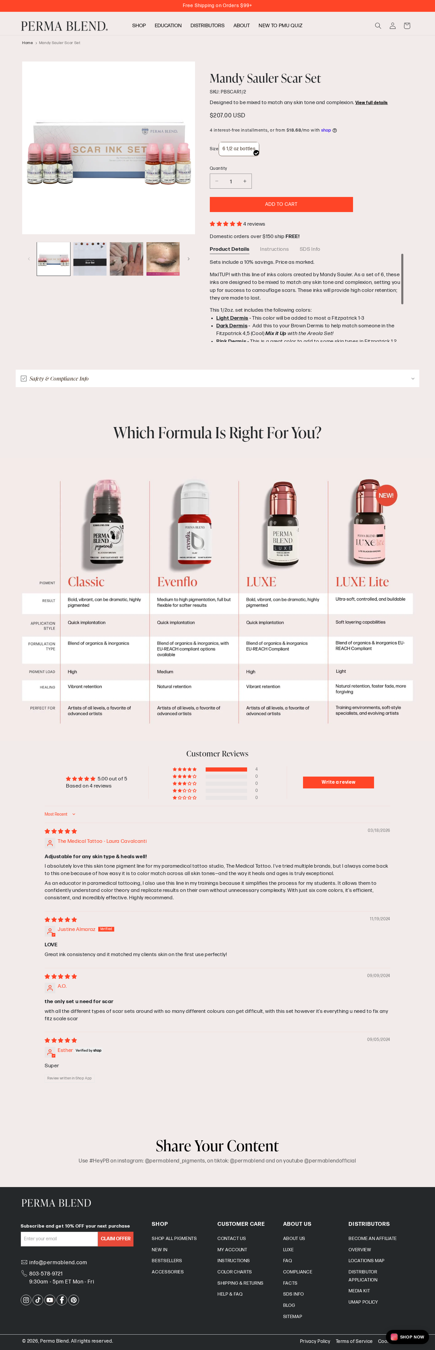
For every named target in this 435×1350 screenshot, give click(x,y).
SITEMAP (292, 1317)
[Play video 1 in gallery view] (90, 258)
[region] (307, 297)
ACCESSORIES (168, 1272)
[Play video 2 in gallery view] (126, 258)
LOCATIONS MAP (367, 1261)
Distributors (208, 25)
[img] (61, 831)
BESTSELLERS (167, 1261)
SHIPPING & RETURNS (241, 1283)
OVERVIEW (360, 1250)
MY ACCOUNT (232, 1250)
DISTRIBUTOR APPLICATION (363, 1276)
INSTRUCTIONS (234, 1261)
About (241, 25)
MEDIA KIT (359, 1291)
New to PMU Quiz (281, 25)
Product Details (229, 249)
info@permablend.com (58, 1263)
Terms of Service (354, 1341)
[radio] (239, 149)
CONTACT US (232, 1238)
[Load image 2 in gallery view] (163, 258)
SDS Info (310, 249)
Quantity (218, 168)
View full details (371, 102)
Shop (139, 25)
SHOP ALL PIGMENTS (174, 1238)
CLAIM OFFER (115, 1239)
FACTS (290, 1283)
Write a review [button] (338, 782)
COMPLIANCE (297, 1272)
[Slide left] (28, 259)
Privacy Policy (315, 1341)
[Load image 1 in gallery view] (53, 258)
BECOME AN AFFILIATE (373, 1238)
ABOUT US (294, 1238)
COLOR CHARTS (235, 1272)
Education (168, 25)
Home (27, 43)
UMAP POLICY (363, 1302)
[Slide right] (188, 259)
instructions (274, 249)
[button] (378, 26)
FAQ (287, 1261)
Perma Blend (54, 1341)
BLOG (289, 1305)
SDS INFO (293, 1294)
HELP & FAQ (230, 1294)
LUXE (288, 1250)
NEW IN (159, 1250)
